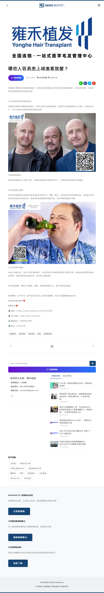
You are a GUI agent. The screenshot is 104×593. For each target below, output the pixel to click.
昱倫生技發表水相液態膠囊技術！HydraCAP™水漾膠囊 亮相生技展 (72, 442)
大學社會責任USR (17, 468)
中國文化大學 (25, 463)
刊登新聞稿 (19, 511)
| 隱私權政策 (55, 586)
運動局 (13, 473)
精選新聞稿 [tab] (55, 376)
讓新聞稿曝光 (20, 537)
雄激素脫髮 (47, 334)
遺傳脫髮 (13, 334)
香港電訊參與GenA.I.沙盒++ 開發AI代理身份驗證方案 (75, 421)
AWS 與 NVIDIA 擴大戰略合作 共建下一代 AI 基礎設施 (75, 432)
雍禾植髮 (22, 334)
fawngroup (15, 478)
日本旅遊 (42, 473)
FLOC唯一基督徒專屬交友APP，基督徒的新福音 (75, 384)
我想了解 (18, 563)
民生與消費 (43, 77)
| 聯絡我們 (64, 586)
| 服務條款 (47, 586)
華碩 (21, 473)
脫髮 (39, 334)
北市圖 (13, 463)
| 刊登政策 (39, 586)
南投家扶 (31, 473)
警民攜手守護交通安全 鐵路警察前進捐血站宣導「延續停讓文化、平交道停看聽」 (75, 396)
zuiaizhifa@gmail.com (29, 390)
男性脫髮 (31, 334)
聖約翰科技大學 (35, 468)
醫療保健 (53, 77)
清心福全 (27, 478)
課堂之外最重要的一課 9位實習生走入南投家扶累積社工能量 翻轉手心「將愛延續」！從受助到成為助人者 (75, 409)
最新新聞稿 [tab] (67, 376)
